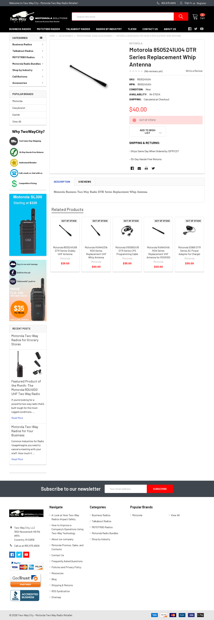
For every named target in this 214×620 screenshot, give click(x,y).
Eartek (16, 114)
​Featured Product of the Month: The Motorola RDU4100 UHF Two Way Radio (26, 387)
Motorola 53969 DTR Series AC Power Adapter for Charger (189, 251)
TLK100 (132, 29)
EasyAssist (18, 107)
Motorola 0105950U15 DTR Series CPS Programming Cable (127, 251)
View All (16, 121)
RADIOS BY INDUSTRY (109, 29)
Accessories (19, 82)
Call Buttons (19, 76)
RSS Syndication (60, 591)
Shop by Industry (22, 70)
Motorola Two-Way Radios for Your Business (24, 431)
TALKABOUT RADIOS (78, 29)
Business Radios (22, 44)
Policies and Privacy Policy (66, 567)
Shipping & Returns (62, 585)
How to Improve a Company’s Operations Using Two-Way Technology (67, 529)
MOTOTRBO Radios (23, 57)
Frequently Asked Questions (67, 561)
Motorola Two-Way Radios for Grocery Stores (24, 340)
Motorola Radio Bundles (26, 63)
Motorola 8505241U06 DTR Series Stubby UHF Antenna (65, 251)
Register (201, 3)
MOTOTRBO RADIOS (48, 29)
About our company (62, 539)
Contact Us (57, 555)
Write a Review (194, 70)
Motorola (17, 100)
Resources (57, 573)
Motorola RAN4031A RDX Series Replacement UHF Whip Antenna (96, 252)
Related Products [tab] (67, 209)
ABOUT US (170, 29)
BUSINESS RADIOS (20, 29)
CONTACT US (150, 29)
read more (17, 417)
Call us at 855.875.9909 (26, 545)
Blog (54, 579)
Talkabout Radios (22, 50)
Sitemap (56, 597)
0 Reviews (84, 181)
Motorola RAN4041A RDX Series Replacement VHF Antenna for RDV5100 (158, 252)
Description (62, 181)
